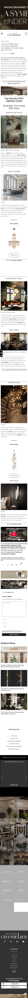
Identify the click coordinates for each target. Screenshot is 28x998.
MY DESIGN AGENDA (14, 743)
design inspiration (8, 557)
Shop (14, 971)
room (16, 364)
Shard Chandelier (14, 444)
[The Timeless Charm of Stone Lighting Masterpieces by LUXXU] (14, 702)
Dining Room (14, 957)
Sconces (3, 514)
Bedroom (14, 961)
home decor (16, 557)
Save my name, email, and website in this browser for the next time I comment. (12, 631)
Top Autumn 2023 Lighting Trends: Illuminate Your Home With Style (12, 47)
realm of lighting (5, 362)
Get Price (14, 255)
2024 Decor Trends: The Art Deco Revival (16, 370)
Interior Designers (14, 965)
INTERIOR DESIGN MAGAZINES (14, 746)
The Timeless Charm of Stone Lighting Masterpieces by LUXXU (12, 713)
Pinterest (18, 552)
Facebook (4, 554)
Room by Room (14, 951)
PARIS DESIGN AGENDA (14, 749)
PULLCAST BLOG (14, 738)
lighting (9, 153)
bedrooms (3, 516)
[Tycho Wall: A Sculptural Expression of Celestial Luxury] (14, 678)
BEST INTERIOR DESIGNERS (14, 741)
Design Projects (14, 963)
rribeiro (13, 53)
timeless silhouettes (20, 208)
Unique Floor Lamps (16, 524)
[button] (26, 777)
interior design (10, 559)
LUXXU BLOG (14, 736)
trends (2, 208)
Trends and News (5, 41)
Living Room (14, 955)
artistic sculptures (21, 155)
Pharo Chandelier (14, 223)
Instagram (12, 554)
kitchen (10, 431)
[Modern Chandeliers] (14, 33)
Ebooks (14, 969)
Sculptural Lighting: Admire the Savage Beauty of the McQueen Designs (12, 666)
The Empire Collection (16, 260)
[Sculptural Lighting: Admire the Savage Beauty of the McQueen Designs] (14, 654)
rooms (23, 63)
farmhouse (20, 322)
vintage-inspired (12, 319)
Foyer (14, 959)
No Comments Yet (9, 592)
